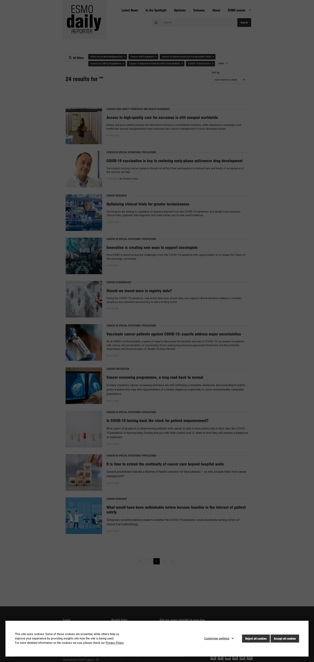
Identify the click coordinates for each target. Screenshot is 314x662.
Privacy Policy (115, 643)
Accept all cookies (285, 638)
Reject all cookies (256, 638)
